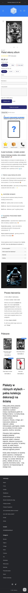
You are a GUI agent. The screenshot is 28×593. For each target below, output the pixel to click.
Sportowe (5, 567)
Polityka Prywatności (7, 507)
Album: (2, 75)
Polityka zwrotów (6, 503)
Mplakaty (15, 590)
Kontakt (4, 489)
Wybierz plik (7, 101)
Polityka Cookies (6, 496)
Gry (4, 556)
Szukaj (4, 517)
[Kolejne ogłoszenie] (25, 2)
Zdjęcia (4, 542)
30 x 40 (10, 71)
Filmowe (5, 553)
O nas (4, 486)
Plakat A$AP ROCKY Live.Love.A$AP (7, 352)
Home (4, 549)
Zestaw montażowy (7, 577)
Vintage (4, 546)
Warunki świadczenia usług (9, 500)
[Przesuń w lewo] (10, 47)
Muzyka (5, 539)
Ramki (4, 482)
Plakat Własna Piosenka (7, 371)
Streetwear (5, 560)
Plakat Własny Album (20, 351)
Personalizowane (6, 570)
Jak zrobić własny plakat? (8, 514)
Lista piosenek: (4, 86)
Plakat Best (20, 371)
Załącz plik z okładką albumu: (7, 97)
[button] (3, 10)
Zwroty (4, 521)
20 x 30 (4, 71)
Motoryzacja (5, 563)
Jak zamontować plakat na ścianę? (10, 510)
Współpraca (5, 493)
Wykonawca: (3, 80)
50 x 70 (17, 71)
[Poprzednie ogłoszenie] (3, 2)
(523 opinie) (13, 56)
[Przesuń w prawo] (17, 47)
